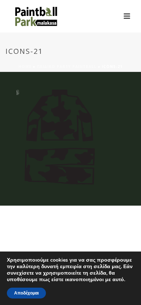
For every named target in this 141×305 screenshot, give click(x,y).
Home (24, 66)
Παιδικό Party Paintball (67, 66)
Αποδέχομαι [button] (26, 293)
